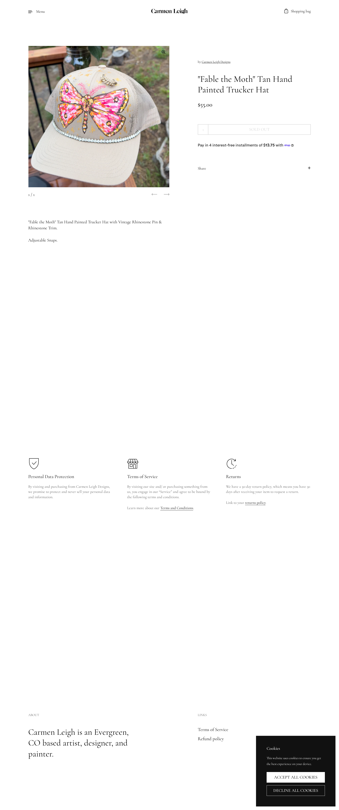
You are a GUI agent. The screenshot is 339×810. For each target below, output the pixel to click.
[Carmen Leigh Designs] (169, 11)
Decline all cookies (295, 790)
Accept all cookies (295, 777)
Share (202, 168)
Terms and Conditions (176, 508)
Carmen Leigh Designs (216, 62)
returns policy (255, 502)
